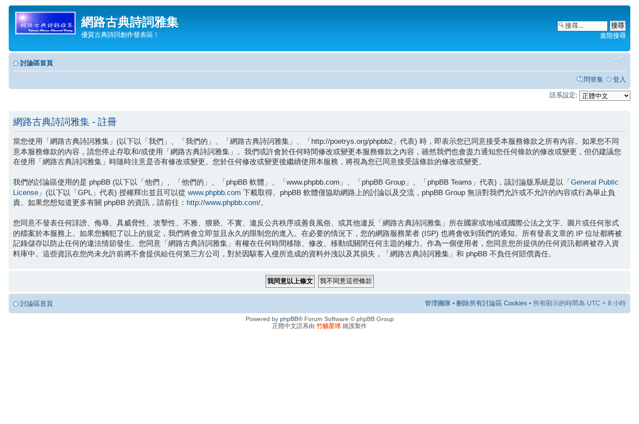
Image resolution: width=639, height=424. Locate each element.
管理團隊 (438, 303)
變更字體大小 (619, 59)
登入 (619, 79)
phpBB (289, 318)
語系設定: (563, 95)
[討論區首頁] (46, 21)
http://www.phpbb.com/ (223, 203)
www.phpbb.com (214, 193)
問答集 (593, 79)
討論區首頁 (36, 62)
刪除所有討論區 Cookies (491, 303)
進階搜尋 (613, 35)
